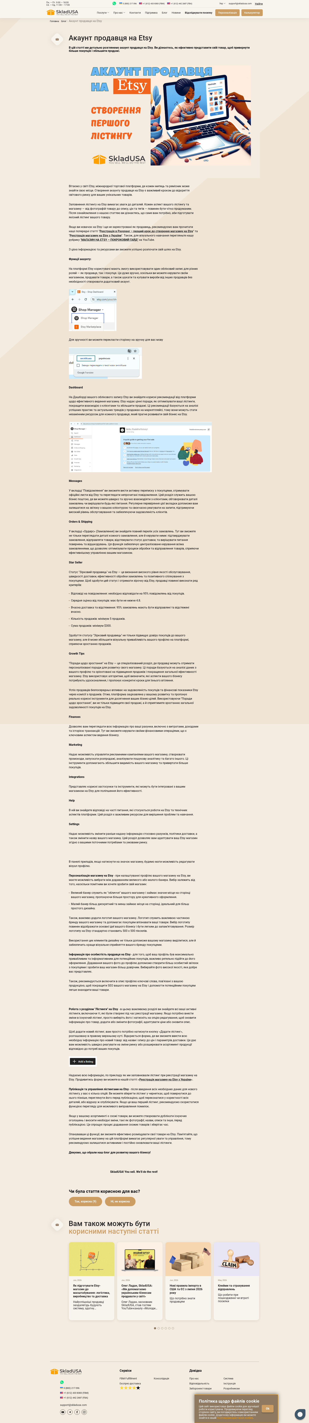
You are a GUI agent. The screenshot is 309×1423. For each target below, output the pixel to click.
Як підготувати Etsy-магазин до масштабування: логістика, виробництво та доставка (91, 1291)
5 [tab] (169, 1328)
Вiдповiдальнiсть (199, 1383)
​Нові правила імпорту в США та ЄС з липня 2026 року (186, 1289)
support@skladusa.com (240, 3)
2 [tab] (159, 1328)
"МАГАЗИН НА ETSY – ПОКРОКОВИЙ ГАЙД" (109, 239)
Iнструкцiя (230, 1383)
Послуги (102, 12)
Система (228, 1378)
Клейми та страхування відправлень (234, 1287)
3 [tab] (162, 1328)
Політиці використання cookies (235, 1417)
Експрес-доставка (130, 1383)
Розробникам (232, 1388)
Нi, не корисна (120, 1201)
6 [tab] (173, 1328)
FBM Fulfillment (128, 1378)
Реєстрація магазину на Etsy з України (95, 235)
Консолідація (161, 1378)
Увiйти (259, 3)
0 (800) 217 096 (130, 4)
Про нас (118, 12)
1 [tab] (155, 1328)
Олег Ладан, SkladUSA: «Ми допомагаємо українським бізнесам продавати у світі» (137, 1291)
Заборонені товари (200, 1388)
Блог (164, 12)
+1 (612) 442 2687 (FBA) (181, 4)
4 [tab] (166, 1328)
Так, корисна (83, 1201)
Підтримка (151, 12)
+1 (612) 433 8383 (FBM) (154, 4)
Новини (176, 12)
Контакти (135, 12)
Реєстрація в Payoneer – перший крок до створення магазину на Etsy (146, 231)
